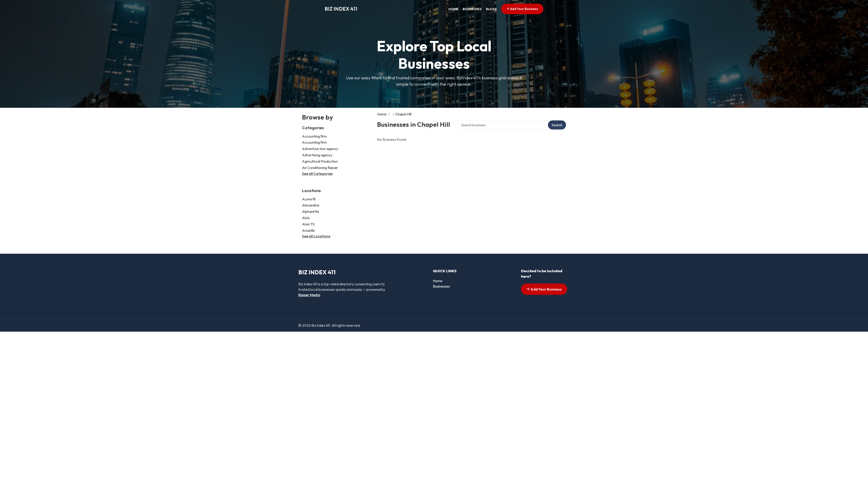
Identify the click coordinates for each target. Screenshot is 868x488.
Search (557, 125)
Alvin (306, 218)
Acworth (309, 199)
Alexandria (310, 205)
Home (453, 9)
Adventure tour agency (320, 148)
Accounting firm (314, 136)
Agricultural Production (320, 161)
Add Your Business (523, 9)
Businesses (472, 9)
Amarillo (308, 230)
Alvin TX (308, 224)
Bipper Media (309, 295)
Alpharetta (310, 211)
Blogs (491, 9)
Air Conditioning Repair (320, 167)
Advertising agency (317, 155)
